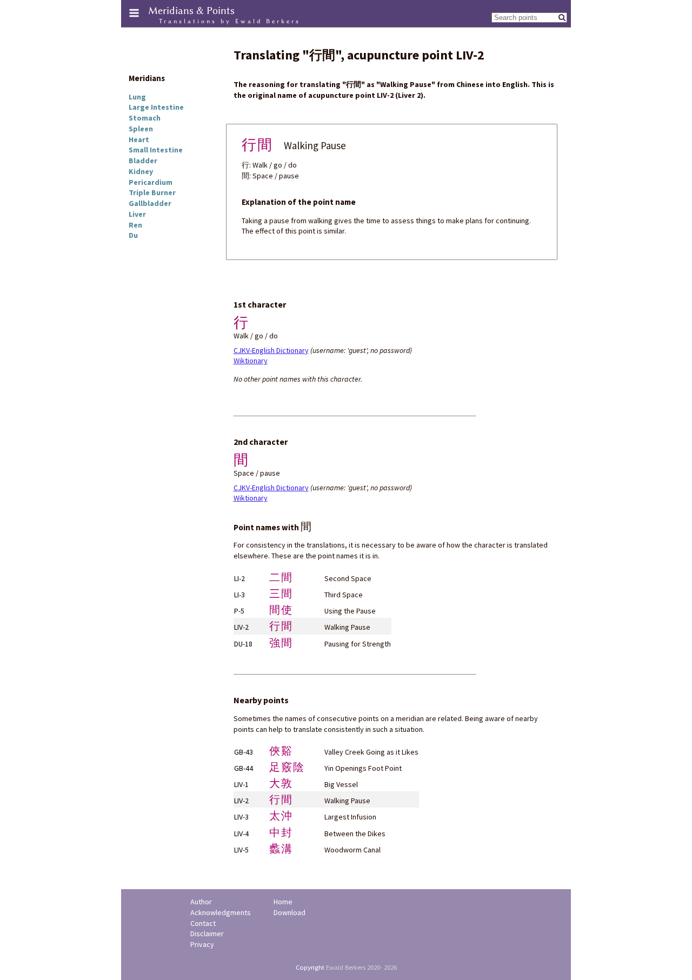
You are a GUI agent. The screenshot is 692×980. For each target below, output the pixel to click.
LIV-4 (241, 833)
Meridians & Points (191, 10)
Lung (137, 97)
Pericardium (150, 182)
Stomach (145, 118)
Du (133, 235)
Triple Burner (152, 192)
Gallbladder (150, 203)
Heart (139, 139)
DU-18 (243, 644)
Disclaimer (207, 933)
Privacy (202, 944)
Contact (203, 923)
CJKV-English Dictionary (271, 350)
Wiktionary (251, 360)
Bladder (143, 160)
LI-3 (239, 594)
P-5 (239, 611)
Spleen (141, 129)
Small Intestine (156, 150)
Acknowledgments (220, 912)
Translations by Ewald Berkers (230, 21)
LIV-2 (241, 627)
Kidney (141, 171)
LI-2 (239, 578)
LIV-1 (241, 784)
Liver (137, 214)
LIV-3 (241, 817)
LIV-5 (241, 850)
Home (283, 901)
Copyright (310, 967)
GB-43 (243, 752)
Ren (135, 225)
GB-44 (243, 768)
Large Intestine (156, 107)
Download (289, 912)
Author (201, 901)
